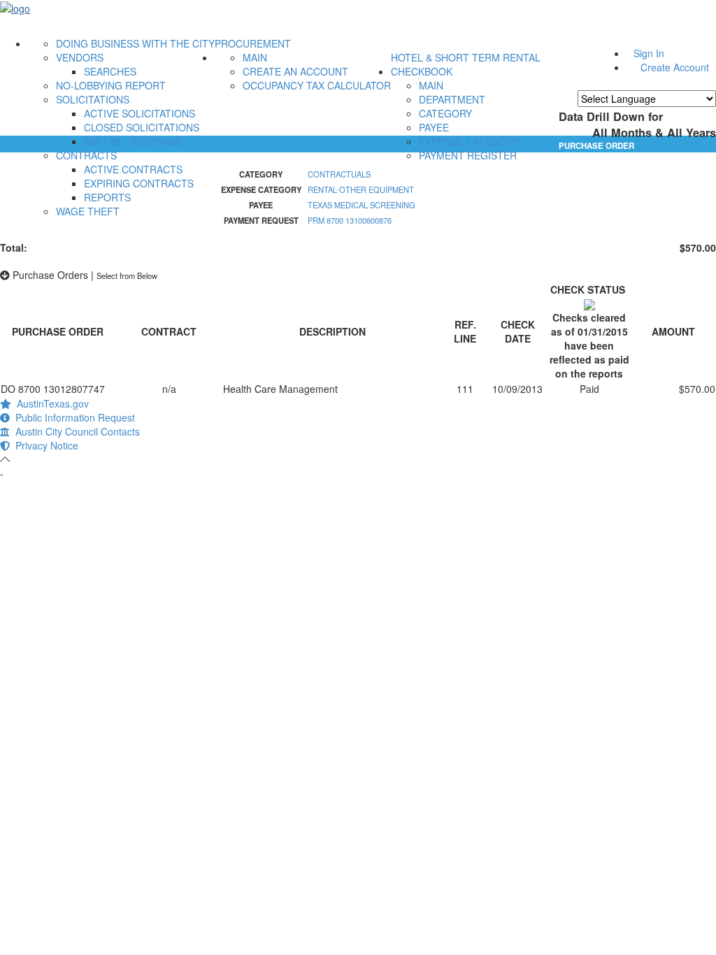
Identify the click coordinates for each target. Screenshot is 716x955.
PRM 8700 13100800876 (350, 220)
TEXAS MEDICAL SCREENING (361, 204)
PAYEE (434, 127)
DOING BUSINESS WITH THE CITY (135, 43)
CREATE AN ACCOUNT (295, 71)
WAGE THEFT (88, 211)
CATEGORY (445, 113)
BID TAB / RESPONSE (133, 141)
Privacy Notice (44, 445)
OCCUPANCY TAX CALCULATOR (317, 85)
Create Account (674, 67)
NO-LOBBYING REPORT (111, 85)
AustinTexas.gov (50, 403)
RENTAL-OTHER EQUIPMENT (361, 189)
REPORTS (107, 197)
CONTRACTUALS (339, 174)
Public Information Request (72, 417)
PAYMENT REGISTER (468, 155)
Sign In (648, 53)
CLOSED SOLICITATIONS (141, 127)
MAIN (255, 57)
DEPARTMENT (452, 99)
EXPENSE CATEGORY (469, 141)
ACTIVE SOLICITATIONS (139, 113)
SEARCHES (110, 71)
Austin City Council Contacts (75, 431)
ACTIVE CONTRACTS (133, 169)
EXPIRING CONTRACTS (139, 183)
